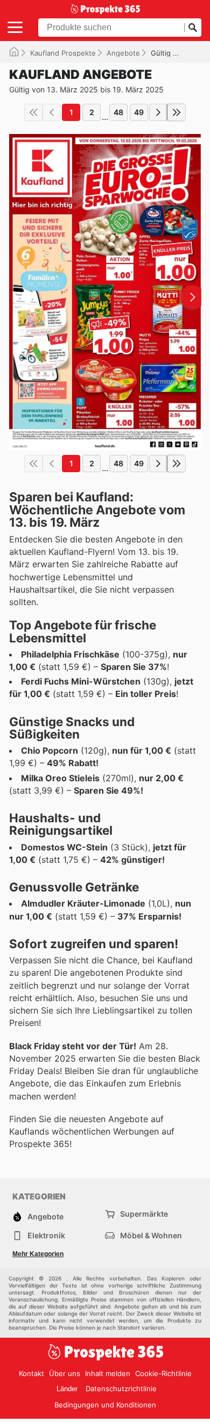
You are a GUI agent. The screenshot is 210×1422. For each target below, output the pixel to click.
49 (139, 112)
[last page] (176, 112)
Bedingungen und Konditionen (105, 1404)
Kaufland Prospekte (63, 53)
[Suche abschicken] (192, 27)
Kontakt (31, 1373)
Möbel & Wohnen (151, 1235)
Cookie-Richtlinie (163, 1373)
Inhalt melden (107, 1373)
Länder (67, 1389)
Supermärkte (144, 1213)
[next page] (158, 112)
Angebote (123, 53)
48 (118, 112)
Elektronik (46, 1235)
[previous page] (52, 112)
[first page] (33, 112)
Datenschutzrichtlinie (121, 1388)
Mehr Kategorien (38, 1254)
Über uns (64, 1373)
